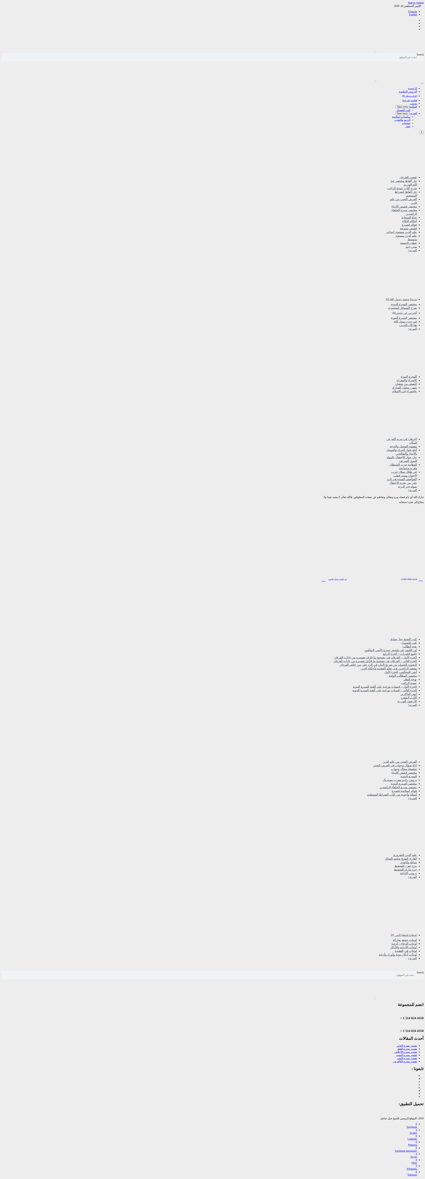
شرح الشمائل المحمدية (402, 308)
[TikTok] (416, 1087)
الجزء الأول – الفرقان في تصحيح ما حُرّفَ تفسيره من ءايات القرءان (375, 657)
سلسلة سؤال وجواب (404, 769)
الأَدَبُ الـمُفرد (409, 697)
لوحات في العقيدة (406, 951)
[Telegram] (416, 1084)
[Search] (2, 57)
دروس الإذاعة (408, 873)
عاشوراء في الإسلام (404, 391)
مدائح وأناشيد (408, 862)
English (413, 14)
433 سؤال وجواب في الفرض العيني (395, 765)
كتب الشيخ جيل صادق (403, 639)
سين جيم (411, 246)
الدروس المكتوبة (408, 91)
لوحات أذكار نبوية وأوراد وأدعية (398, 954)
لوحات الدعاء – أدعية (404, 943)
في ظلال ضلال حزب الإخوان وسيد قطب (404, 473)
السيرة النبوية (408, 776)
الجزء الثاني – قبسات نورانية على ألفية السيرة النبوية (384, 690)
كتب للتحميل (403, 110)
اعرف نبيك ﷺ (409, 95)
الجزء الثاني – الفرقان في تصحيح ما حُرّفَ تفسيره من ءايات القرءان (375, 661)
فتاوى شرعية (409, 100)
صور (407, 126)
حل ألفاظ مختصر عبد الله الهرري (403, 182)
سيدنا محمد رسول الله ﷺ (401, 299)
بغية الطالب (409, 646)
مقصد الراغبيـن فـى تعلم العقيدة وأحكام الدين (389, 668)
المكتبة (413, 106)
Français (412, 11)
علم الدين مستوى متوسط (406, 237)
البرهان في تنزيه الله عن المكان (401, 440)
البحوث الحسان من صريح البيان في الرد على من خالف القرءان (378, 664)
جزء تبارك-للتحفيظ (405, 869)
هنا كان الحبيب (408, 325)
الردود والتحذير (402, 120)
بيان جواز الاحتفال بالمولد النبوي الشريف (401, 459)
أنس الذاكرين (408, 694)
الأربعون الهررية (407, 701)
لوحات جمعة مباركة (405, 940)
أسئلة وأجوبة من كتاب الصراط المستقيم (392, 794)
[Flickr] (416, 1093)
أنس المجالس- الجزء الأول (400, 672)
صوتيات (406, 123)
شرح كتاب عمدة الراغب (402, 188)
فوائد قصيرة (409, 224)
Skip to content (416, 2)
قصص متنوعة (408, 228)
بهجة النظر (410, 679)
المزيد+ (413, 113)
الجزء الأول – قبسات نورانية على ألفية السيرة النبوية (385, 686)
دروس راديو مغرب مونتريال (399, 780)
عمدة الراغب (409, 683)
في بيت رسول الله (405, 321)
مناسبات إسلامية (401, 116)
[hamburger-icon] (422, 83)
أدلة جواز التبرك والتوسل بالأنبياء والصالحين (401, 451)
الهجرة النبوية (409, 376)
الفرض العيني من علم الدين (403, 201)
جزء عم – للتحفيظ (405, 866)
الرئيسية (412, 88)
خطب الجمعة (408, 243)
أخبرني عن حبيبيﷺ (404, 313)
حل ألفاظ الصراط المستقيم (406, 193)
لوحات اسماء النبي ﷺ (404, 935)
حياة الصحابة (409, 217)
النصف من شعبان (406, 384)
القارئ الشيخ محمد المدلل (401, 858)
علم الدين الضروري (405, 855)
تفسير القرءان (408, 177)
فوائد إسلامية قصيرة (404, 791)
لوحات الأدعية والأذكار (403, 947)
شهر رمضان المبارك (404, 387)
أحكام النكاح (409, 221)
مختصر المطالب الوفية (403, 675)
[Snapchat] (416, 1096)
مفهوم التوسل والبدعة (403, 446)
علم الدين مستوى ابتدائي (401, 232)
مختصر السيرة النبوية (404, 304)
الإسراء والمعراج (406, 380)
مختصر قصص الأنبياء (404, 206)
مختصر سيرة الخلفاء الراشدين (404, 211)
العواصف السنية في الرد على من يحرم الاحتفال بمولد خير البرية (402, 483)
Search (420, 54)
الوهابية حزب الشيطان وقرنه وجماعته (403, 466)
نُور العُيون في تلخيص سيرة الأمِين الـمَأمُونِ (390, 650)
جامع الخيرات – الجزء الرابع (400, 653)
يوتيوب (413, 103)
